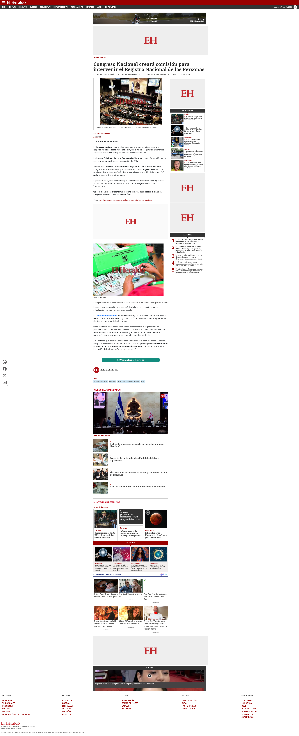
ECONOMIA (7, 706)
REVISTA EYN (247, 714)
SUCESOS (6, 708)
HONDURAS (7, 700)
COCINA (65, 703)
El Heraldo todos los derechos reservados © (18, 726)
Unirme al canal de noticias (132, 360)
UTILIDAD (126, 695)
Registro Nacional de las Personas (128, 381)
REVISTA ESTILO (249, 708)
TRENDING (67, 708)
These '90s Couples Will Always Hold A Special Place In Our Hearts (105, 623)
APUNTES (66, 714)
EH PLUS (186, 695)
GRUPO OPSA (247, 695)
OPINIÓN (66, 711)
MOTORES (126, 708)
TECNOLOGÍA (128, 700)
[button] (5, 362)
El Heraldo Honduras (101, 381)
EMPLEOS (126, 706)
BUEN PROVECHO (250, 711)
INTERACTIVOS (188, 708)
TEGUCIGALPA (8, 703)
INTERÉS (66, 695)
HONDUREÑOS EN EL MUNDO (16, 714)
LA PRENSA (247, 703)
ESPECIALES (67, 706)
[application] (130, 413)
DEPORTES (67, 700)
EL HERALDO (247, 700)
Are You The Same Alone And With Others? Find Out (155, 596)
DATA (184, 703)
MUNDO (6, 711)
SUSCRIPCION (248, 717)
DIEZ (244, 706)
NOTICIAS (6, 695)
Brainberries (106, 600)
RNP (142, 381)
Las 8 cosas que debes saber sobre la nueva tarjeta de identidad (125, 199)
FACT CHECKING (189, 706)
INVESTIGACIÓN (189, 700)
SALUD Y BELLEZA (130, 703)
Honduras (112, 381)
